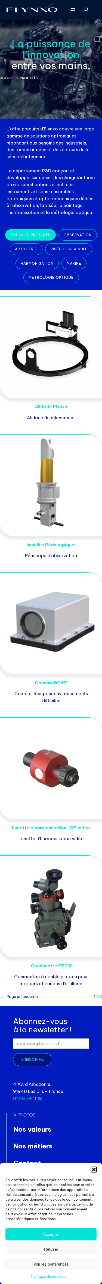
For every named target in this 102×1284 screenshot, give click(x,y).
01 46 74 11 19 (27, 1098)
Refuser (51, 1249)
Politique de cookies (48, 1277)
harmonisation (37, 263)
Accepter (51, 1234)
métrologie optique (51, 277)
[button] (94, 1169)
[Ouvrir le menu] (73, 9)
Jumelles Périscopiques (51, 545)
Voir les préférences (51, 1264)
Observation (78, 235)
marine (74, 263)
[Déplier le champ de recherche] (85, 9)
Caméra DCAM (51, 683)
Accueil (8, 78)
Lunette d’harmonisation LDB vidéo (51, 827)
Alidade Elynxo (51, 407)
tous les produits (30, 235)
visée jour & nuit (68, 249)
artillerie (26, 249)
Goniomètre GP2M (51, 965)
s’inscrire (32, 1059)
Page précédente (19, 996)
